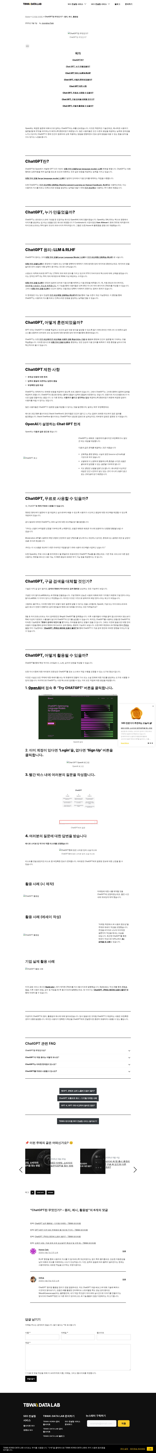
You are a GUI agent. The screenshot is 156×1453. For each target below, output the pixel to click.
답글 (124, 1251)
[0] (148, 744)
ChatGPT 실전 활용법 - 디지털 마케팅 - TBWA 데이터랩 (58, 1223)
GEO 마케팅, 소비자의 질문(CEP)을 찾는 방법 (62, 1164)
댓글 (27, 1343)
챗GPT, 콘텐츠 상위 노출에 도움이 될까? (78, 1091)
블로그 (117, 4)
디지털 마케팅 (37, 17)
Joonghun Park (48, 23)
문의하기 (128, 4)
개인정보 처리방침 (137, 1449)
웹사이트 (100, 1333)
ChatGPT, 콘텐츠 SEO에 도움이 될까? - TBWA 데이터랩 (58, 1236)
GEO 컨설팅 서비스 (99, 4)
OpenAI (34, 688)
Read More (125, 743)
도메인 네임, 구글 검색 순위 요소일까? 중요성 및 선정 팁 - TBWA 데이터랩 (65, 1243)
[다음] (135, 1169)
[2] (152, 744)
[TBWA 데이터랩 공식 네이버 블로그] (27, 46)
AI (32, 1192)
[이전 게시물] (21, 1169)
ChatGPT (40, 1192)
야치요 (41, 1278)
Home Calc (44, 1249)
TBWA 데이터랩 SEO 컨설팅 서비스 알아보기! (78, 1121)
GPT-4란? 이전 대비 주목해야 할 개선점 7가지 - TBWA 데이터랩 (61, 1230)
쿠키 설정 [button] (124, 1449)
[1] (150, 744)
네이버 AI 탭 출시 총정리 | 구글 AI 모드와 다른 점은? (117, 1164)
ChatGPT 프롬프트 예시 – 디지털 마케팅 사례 (78, 1098)
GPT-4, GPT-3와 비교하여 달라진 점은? (78, 1105)
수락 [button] (149, 1449)
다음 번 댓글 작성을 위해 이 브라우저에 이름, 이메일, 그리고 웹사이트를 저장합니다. (61, 1373)
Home (27, 17)
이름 (27, 1333)
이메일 (64, 1333)
